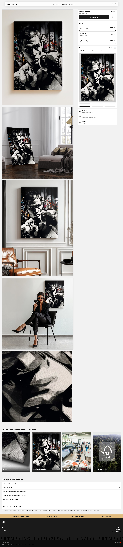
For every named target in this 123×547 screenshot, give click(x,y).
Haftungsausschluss (15, 544)
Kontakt (4, 530)
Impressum (31, 544)
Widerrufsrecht (24, 544)
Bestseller (56, 4)
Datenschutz (7, 544)
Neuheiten (64, 4)
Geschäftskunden (6, 533)
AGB (3, 544)
